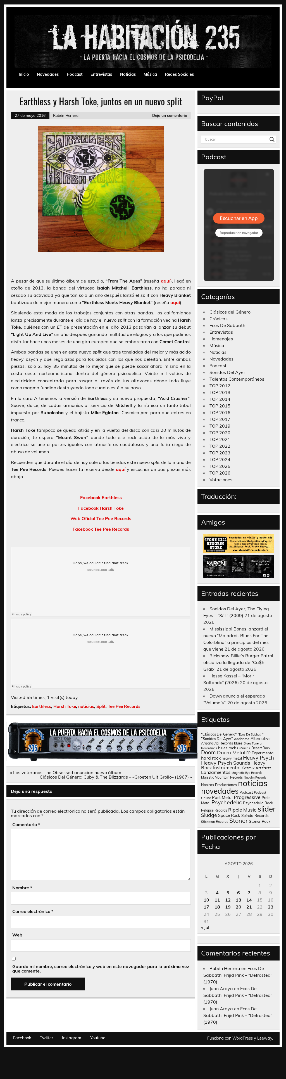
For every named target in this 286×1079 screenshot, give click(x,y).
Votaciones (220, 479)
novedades (220, 791)
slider (267, 809)
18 (217, 907)
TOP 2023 (219, 453)
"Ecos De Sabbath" (251, 734)
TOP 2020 (219, 432)
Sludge (209, 815)
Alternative (261, 738)
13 (238, 900)
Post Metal (222, 797)
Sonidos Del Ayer (227, 372)
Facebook (22, 1038)
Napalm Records (255, 777)
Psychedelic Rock (258, 802)
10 (206, 900)
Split (101, 706)
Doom (208, 752)
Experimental (263, 752)
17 (206, 907)
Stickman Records (214, 821)
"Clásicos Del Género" (219, 734)
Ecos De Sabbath (227, 325)
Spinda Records (255, 815)
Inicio (24, 74)
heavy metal (232, 758)
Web (17, 935)
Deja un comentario (169, 115)
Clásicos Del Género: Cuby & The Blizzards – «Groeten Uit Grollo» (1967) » (116, 777)
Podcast (74, 74)
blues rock (227, 747)
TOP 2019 (219, 426)
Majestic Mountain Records (222, 777)
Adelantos (241, 739)
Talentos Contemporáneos (236, 379)
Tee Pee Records (124, 706)
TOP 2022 (219, 446)
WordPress (242, 1038)
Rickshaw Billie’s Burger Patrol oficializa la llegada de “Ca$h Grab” (238, 662)
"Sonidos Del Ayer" (217, 738)
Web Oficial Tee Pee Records (100, 518)
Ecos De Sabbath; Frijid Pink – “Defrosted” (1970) (237, 975)
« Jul (205, 927)
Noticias (128, 74)
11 (217, 900)
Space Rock (229, 815)
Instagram (71, 1038)
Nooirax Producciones (219, 784)
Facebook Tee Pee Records (101, 529)
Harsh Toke (64, 706)
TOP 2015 (219, 406)
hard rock (211, 758)
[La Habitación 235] (108, 759)
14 (249, 900)
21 (249, 907)
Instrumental (226, 767)
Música (150, 74)
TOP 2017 (219, 419)
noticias (86, 706)
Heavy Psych (258, 757)
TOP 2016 (219, 412)
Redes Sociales (179, 74)
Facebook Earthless (101, 497)
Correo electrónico (32, 911)
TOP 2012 (219, 385)
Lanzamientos (215, 772)
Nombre (22, 887)
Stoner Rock (259, 821)
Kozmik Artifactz (256, 767)
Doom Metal (231, 752)
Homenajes (221, 339)
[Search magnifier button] (272, 139)
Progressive (247, 797)
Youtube (97, 1038)
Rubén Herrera (65, 115)
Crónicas (218, 318)
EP (248, 753)
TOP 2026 (219, 473)
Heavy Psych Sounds (225, 763)
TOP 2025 (219, 466)
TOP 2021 (219, 439)
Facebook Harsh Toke (101, 508)
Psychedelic (226, 802)
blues (238, 743)
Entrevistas (101, 74)
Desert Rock (260, 748)
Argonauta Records (217, 743)
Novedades (48, 74)
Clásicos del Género (230, 312)
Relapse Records (214, 810)
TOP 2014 (219, 399)
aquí (165, 281)
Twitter (46, 1038)
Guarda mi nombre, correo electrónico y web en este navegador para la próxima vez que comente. (100, 968)
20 (238, 907)
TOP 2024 (219, 459)
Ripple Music (242, 810)
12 (228, 900)
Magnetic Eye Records (247, 773)
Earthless (41, 706)
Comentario (26, 824)
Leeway (264, 1038)
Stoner (238, 820)
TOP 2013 (219, 392)
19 (228, 907)
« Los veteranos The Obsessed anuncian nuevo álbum (65, 772)
